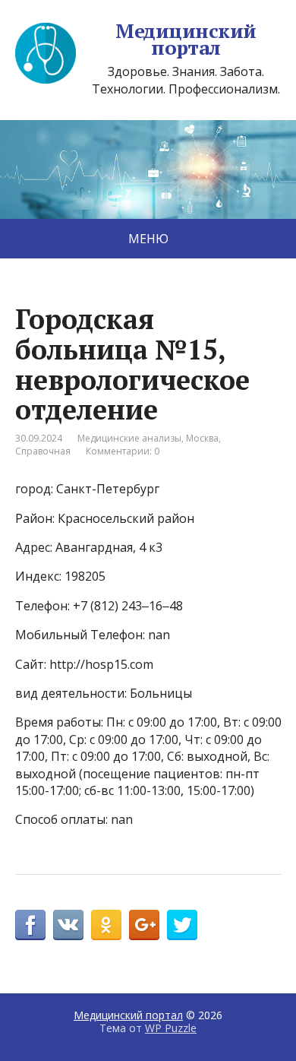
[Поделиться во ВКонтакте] (68, 925)
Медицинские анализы (129, 438)
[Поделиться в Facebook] (30, 925)
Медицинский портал (185, 39)
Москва (202, 438)
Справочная (43, 451)
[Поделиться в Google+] (144, 925)
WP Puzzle (171, 1028)
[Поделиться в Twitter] (182, 925)
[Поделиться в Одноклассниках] (106, 925)
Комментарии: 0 (122, 451)
